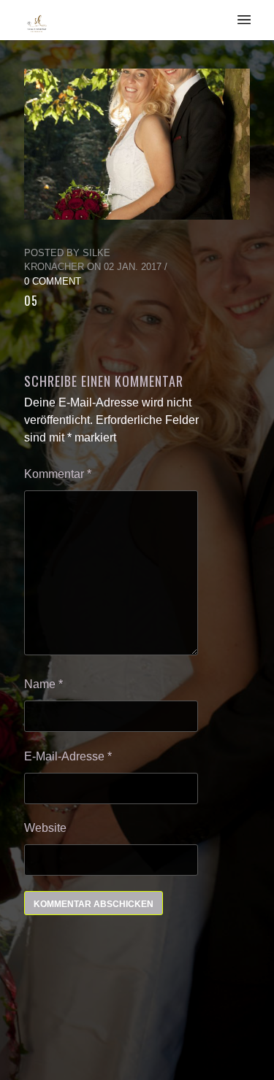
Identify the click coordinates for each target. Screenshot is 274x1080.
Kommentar (57, 474)
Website (45, 828)
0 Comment (52, 281)
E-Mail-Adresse (68, 756)
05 (31, 300)
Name (43, 684)
